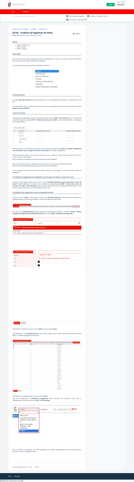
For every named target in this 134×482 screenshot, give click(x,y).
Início (13, 11)
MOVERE (33, 29)
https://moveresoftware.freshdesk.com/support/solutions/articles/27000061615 (35, 166)
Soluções (26, 11)
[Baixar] (63, 220)
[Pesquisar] (13, 16)
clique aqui (47, 188)
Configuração (43, 29)
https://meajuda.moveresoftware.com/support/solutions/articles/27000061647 (35, 159)
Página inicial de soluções (21, 29)
